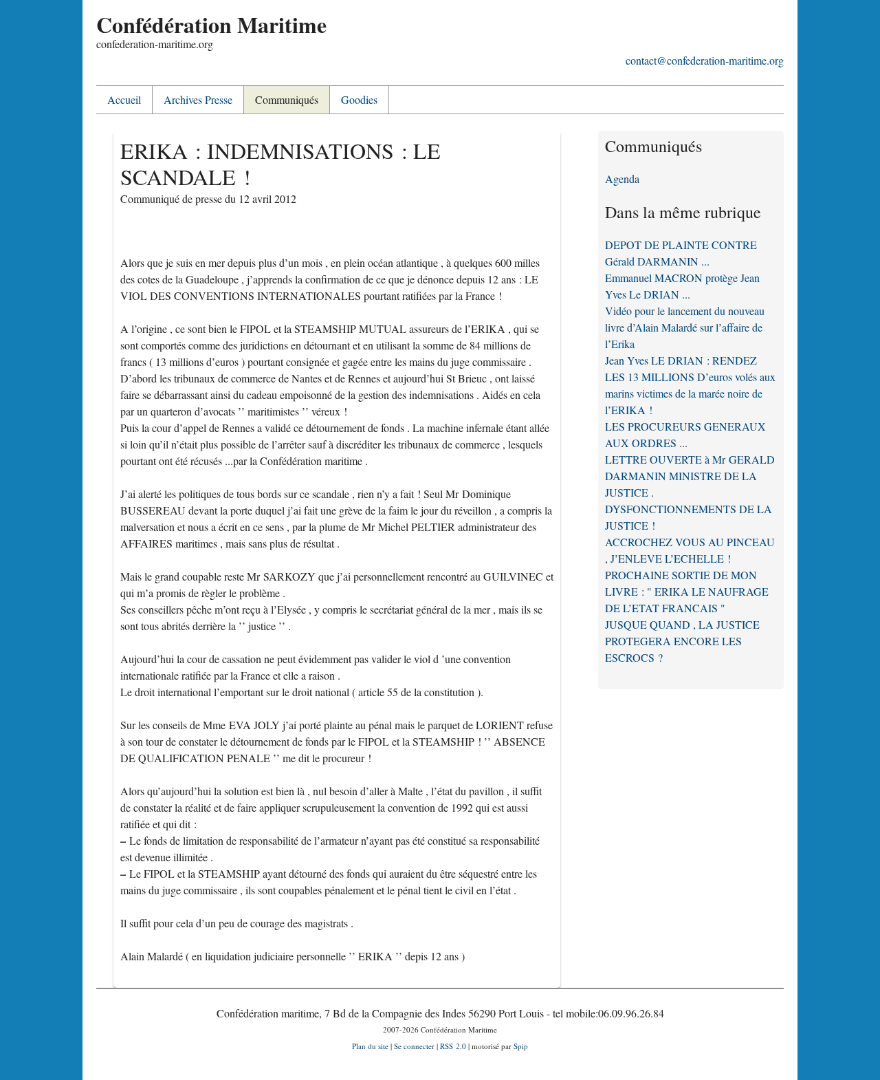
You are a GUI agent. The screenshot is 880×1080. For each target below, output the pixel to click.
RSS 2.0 (453, 1046)
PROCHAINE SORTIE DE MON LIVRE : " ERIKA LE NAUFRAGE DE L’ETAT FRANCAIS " (687, 591)
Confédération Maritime (211, 24)
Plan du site (370, 1046)
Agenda (622, 178)
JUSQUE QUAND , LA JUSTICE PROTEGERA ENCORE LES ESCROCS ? (682, 641)
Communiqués (286, 99)
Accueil (124, 99)
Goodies (359, 99)
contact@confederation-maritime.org (705, 60)
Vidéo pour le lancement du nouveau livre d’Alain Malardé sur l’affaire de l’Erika (684, 327)
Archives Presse (198, 99)
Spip (521, 1046)
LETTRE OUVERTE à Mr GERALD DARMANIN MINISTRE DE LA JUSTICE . (690, 475)
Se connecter (414, 1046)
